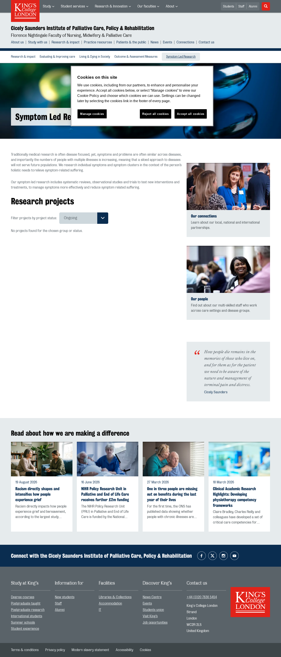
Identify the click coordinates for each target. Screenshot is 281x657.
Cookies (145, 650)
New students (64, 597)
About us (17, 42)
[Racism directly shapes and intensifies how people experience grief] (41, 459)
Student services (73, 6)
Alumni (253, 6)
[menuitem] (49, 6)
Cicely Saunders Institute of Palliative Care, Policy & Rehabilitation (82, 28)
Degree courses (22, 597)
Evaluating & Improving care (57, 56)
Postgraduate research (28, 610)
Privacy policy (55, 650)
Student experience (25, 628)
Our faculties (146, 6)
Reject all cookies (155, 114)
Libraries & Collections (115, 597)
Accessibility (124, 650)
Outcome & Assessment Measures (135, 56)
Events (167, 42)
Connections (185, 42)
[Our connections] (228, 186)
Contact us (206, 42)
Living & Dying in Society (94, 56)
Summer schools (23, 622)
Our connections (204, 216)
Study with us (37, 42)
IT (100, 610)
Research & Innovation (111, 6)
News (155, 42)
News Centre (152, 597)
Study (47, 6)
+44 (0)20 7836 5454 (202, 597)
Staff (241, 6)
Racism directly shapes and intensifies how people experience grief (37, 494)
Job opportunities (155, 622)
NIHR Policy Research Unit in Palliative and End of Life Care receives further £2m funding (105, 494)
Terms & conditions (25, 650)
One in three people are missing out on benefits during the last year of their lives (172, 494)
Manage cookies (92, 114)
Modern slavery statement (90, 650)
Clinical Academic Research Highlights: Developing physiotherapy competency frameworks (234, 497)
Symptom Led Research (181, 56)
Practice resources (98, 42)
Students (228, 6)
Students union (153, 610)
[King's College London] (250, 598)
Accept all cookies (190, 114)
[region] (142, 96)
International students (26, 616)
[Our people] (228, 269)
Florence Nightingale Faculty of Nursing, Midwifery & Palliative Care (71, 35)
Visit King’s (150, 616)
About (170, 6)
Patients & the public (131, 42)
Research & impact (65, 42)
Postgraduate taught (25, 603)
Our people (199, 299)
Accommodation (110, 603)
